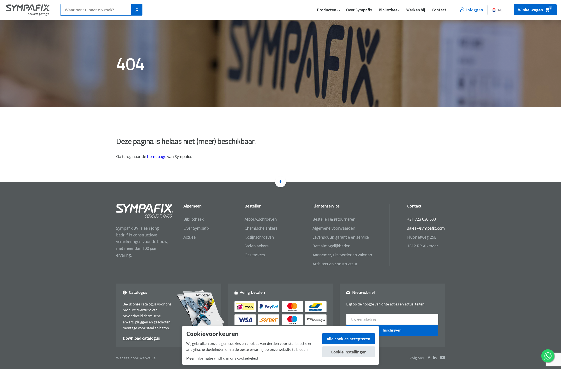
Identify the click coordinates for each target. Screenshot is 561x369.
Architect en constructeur (334, 263)
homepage (156, 156)
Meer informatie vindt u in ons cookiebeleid (222, 358)
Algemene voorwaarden (333, 228)
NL (500, 10)
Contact (439, 9)
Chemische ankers (261, 228)
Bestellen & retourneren (333, 219)
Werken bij (415, 9)
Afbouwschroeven (261, 219)
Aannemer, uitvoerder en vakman (342, 254)
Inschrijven (392, 330)
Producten (326, 9)
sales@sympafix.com (426, 228)
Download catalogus (141, 338)
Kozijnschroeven (259, 237)
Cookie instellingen (349, 352)
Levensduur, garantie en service (340, 237)
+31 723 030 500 (421, 219)
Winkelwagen (534, 9)
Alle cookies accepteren (348, 338)
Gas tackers (255, 254)
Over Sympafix (359, 9)
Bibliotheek (389, 9)
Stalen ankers (256, 245)
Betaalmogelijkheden (331, 245)
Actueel (190, 237)
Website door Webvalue (136, 358)
